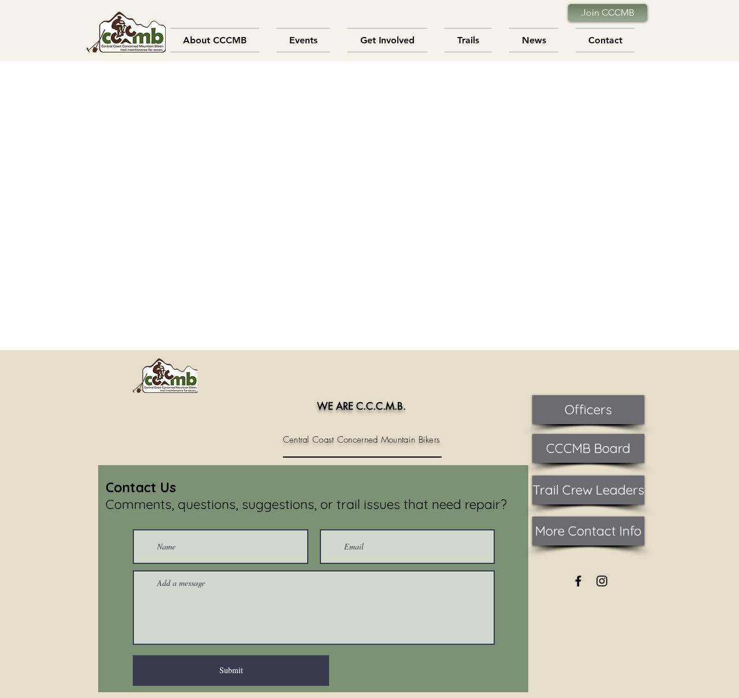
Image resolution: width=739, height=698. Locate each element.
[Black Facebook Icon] (578, 581)
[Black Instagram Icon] (602, 581)
